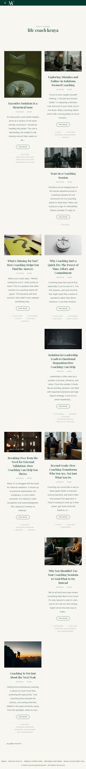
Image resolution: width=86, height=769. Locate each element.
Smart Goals (72, 319)
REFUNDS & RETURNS (53, 761)
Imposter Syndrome (25, 527)
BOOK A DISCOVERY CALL (74, 761)
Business (72, 414)
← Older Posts (13, 744)
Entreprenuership (65, 419)
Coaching (25, 154)
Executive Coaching (25, 157)
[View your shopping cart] (80, 3)
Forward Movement (25, 727)
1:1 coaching (17, 316)
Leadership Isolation (25, 162)
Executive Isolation (25, 159)
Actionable (33, 316)
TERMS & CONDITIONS (33, 761)
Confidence (65, 527)
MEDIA (4, 761)
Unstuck (65, 137)
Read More (22, 147)
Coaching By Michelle (37, 765)
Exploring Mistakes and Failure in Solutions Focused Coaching (63, 81)
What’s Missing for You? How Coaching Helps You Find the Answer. (23, 265)
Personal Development (65, 135)
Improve (19, 530)
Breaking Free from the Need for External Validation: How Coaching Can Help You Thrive (23, 466)
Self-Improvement (65, 631)
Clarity (58, 132)
